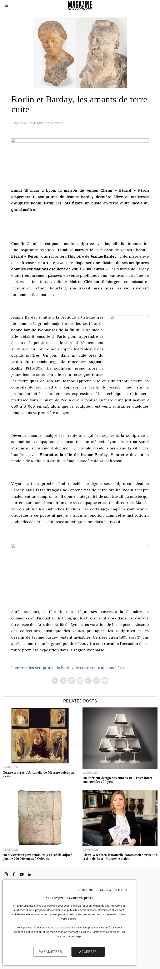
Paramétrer (50, 951)
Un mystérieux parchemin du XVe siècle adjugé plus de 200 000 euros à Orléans (37, 856)
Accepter (88, 951)
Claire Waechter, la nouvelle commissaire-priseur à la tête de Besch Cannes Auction (120, 856)
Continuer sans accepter (102, 890)
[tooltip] (55, 680)
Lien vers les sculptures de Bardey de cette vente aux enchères (68, 667)
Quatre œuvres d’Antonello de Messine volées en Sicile (38, 774)
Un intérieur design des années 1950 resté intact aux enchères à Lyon (117, 779)
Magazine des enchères (48, 122)
